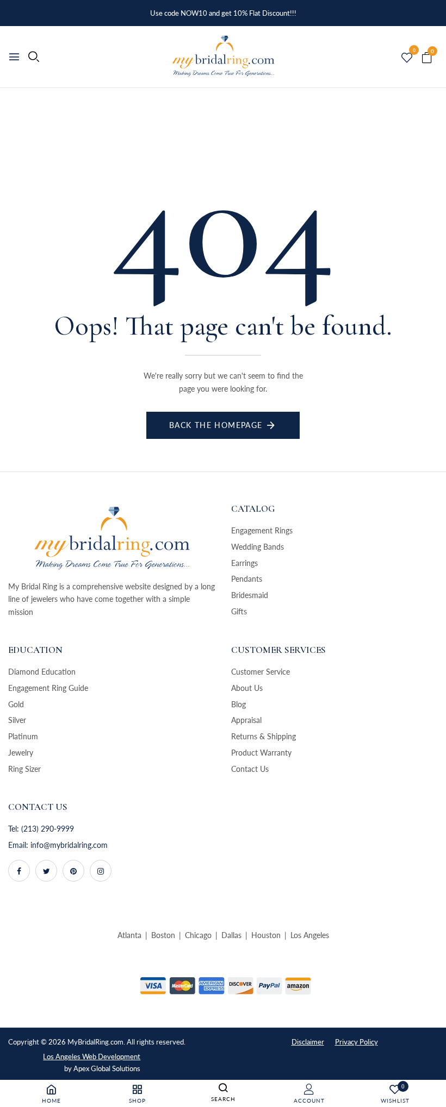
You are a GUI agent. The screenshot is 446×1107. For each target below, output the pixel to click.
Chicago (198, 935)
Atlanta (129, 935)
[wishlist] (406, 58)
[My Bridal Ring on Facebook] (19, 871)
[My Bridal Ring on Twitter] (46, 871)
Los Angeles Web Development (91, 1056)
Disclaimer (308, 1041)
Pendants (246, 578)
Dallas (231, 935)
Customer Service (260, 671)
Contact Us (250, 768)
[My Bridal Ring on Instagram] (101, 871)
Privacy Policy (356, 1041)
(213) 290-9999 (47, 828)
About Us (247, 688)
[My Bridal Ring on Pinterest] (73, 871)
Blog (238, 704)
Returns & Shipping (263, 736)
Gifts (239, 611)
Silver (17, 720)
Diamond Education (42, 671)
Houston (266, 935)
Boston (163, 935)
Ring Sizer (24, 768)
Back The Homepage (216, 425)
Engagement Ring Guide (48, 688)
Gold (16, 704)
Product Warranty (261, 752)
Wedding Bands (257, 546)
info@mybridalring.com (69, 845)
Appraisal (246, 720)
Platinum (23, 736)
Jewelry (20, 752)
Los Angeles (309, 935)
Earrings (244, 563)
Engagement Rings (262, 530)
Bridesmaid (249, 595)
